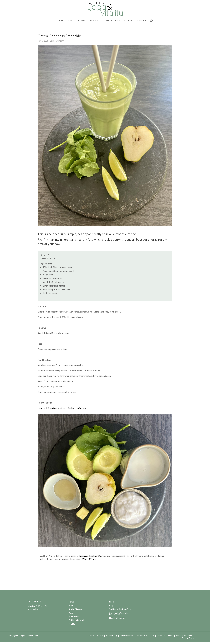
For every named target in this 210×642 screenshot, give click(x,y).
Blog (118, 21)
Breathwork (74, 617)
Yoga (71, 613)
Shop (109, 21)
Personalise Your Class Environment (119, 613)
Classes (82, 21)
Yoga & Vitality (90, 559)
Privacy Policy (111, 635)
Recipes (128, 21)
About (71, 21)
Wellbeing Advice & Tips (120, 609)
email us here (34, 609)
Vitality (72, 624)
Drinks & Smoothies (58, 41)
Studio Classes (75, 609)
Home (61, 21)
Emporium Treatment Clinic (92, 556)
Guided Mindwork (76, 620)
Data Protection (126, 635)
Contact (141, 21)
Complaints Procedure (145, 635)
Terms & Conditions (165, 635)
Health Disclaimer (117, 618)
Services (95, 21)
